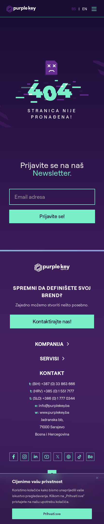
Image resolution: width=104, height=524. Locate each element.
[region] (52, 499)
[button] (52, 348)
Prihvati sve (52, 514)
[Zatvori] (99, 478)
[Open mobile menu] (94, 9)
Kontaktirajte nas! (52, 321)
